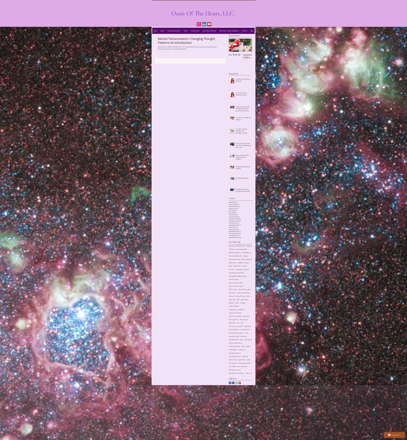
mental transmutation (236, 333)
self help (245, 356)
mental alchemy (234, 329)
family (248, 296)
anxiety (246, 263)
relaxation (241, 350)
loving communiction (236, 326)
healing (231, 303)
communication (234, 279)
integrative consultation (236, 309)
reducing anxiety (234, 346)
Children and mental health (238, 249)
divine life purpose (245, 289)
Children (249, 246)
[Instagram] (199, 24)
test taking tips (242, 366)
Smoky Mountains (234, 259)
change (231, 269)
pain (241, 340)
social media (233, 360)
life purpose (244, 320)
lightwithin (232, 323)
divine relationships (243, 293)
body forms (237, 266)
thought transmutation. (236, 373)
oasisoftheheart (234, 340)
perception (248, 340)
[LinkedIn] (204, 24)
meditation (247, 326)
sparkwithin (242, 360)
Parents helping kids (235, 256)
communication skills (235, 283)
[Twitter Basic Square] (236, 383)
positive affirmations (235, 343)
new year (243, 336)
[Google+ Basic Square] (239, 383)
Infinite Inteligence (235, 253)
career (244, 266)
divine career (233, 289)
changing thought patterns (238, 276)
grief (237, 299)
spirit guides (233, 363)
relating (247, 346)
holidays (243, 303)
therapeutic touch (235, 370)
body (230, 266)
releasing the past (235, 356)
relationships (233, 350)
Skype (246, 256)
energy (231, 296)
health (237, 303)
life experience (234, 320)
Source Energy (247, 259)
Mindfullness (247, 253)
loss (238, 323)
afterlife (240, 263)
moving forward (234, 336)
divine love (232, 293)
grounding (244, 299)
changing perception (242, 269)
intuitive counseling (235, 316)
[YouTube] (209, 24)
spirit (248, 360)
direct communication (236, 286)
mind (246, 333)
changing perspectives (236, 273)
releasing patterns (235, 353)
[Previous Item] (232, 45)
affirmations (232, 263)
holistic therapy (234, 306)
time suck (249, 373)
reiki (242, 346)
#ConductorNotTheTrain (237, 246)
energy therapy (240, 296)
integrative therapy (235, 313)
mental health (245, 329)
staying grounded (244, 363)
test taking (232, 366)
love (242, 323)
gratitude (232, 299)
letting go (246, 316)
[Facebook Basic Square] (230, 383)
